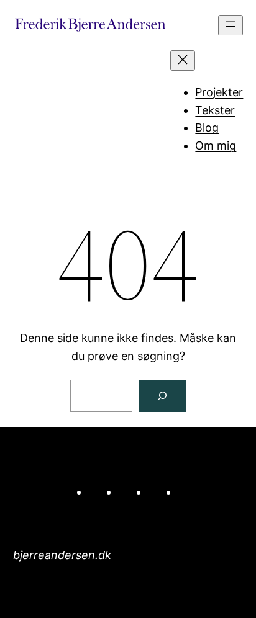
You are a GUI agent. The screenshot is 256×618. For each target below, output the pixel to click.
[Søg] (162, 396)
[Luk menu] (182, 60)
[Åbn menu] (230, 25)
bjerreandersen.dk (62, 555)
